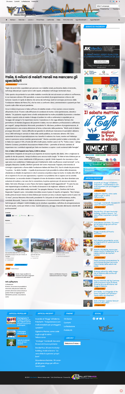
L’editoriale (50, 20)
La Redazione (25, 1)
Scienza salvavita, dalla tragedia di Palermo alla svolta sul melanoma (106, 273)
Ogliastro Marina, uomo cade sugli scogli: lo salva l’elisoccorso (105, 195)
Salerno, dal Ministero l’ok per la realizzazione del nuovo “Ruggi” (58, 274)
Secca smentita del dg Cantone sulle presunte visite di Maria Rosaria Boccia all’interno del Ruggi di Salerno (106, 283)
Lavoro (30, 20)
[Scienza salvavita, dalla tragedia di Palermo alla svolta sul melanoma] (88, 274)
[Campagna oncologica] (11, 334)
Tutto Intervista (68, 20)
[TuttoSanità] (6, 20)
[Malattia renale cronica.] (68, 245)
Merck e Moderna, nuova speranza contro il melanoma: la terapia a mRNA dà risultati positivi (106, 252)
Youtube (116, 1)
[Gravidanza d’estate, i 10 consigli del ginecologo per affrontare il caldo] (88, 225)
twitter (113, 1)
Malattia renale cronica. (62, 253)
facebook (110, 1)
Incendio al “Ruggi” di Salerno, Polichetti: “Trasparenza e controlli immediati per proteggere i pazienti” (106, 185)
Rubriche (21, 20)
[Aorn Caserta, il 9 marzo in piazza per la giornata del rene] (42, 245)
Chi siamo (9, 1)
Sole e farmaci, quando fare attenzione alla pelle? (106, 302)
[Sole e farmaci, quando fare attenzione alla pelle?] (88, 303)
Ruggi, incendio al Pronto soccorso (104, 232)
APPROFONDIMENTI (21, 264)
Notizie (12, 20)
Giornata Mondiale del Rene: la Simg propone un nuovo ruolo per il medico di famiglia (16, 254)
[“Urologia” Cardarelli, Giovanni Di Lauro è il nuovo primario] (88, 205)
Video (58, 20)
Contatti (17, 1)
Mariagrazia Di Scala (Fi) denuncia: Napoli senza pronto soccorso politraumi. (24, 321)
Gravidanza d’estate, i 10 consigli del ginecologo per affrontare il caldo (106, 224)
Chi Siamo (68, 319)
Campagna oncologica (21, 332)
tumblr (119, 1)
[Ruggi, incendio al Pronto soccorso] (88, 234)
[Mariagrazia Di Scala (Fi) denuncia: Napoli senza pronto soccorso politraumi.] (11, 320)
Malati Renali (14, 268)
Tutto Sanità (33, 377)
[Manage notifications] (121, 390)
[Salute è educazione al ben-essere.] (11, 342)
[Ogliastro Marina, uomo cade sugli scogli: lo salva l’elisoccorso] (88, 196)
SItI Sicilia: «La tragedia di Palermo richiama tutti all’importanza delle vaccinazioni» (106, 293)
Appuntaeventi (95, 20)
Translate (116, 9)
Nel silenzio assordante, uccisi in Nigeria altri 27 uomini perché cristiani (106, 242)
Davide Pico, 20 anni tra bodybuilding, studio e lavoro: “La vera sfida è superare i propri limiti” (106, 214)
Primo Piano (40, 20)
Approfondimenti (81, 20)
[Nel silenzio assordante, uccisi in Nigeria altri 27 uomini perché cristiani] (88, 243)
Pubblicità (35, 1)
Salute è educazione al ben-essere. (23, 342)
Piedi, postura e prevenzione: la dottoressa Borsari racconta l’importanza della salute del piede (106, 263)
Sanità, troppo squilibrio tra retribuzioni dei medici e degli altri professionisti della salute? (24, 275)
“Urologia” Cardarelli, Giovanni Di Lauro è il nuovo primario (107, 204)
